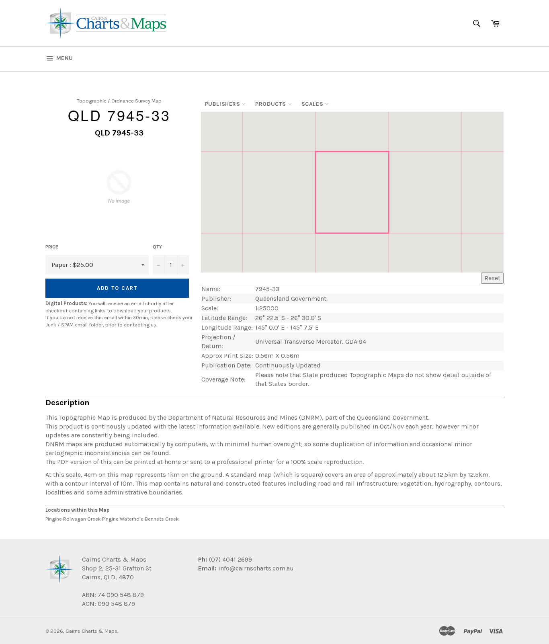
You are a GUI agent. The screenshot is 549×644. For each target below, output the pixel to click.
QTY (157, 247)
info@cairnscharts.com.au (256, 568)
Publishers (223, 103)
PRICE (51, 247)
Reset (492, 278)
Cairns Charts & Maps (91, 631)
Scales (313, 103)
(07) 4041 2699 (229, 559)
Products (271, 103)
